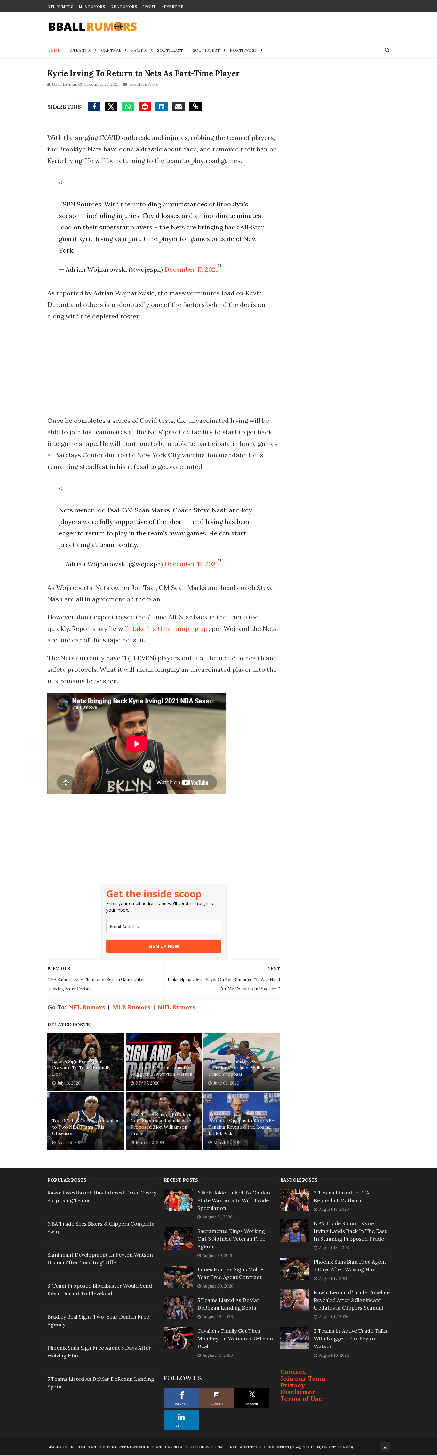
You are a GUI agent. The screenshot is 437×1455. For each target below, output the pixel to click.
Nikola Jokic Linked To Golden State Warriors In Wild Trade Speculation (233, 1200)
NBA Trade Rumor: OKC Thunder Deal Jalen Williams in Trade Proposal (241, 1067)
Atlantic (80, 50)
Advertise (173, 6)
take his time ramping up (170, 628)
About (149, 6)
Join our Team (302, 1378)
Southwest (206, 50)
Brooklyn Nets (143, 84)
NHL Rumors (123, 6)
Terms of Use (301, 1399)
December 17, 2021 (191, 269)
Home (53, 50)
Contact (293, 1372)
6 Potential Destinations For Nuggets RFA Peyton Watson (161, 1071)
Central (111, 50)
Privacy (292, 1385)
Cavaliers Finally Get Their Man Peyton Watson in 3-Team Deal (235, 1338)
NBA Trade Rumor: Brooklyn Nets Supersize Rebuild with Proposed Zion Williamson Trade (161, 1124)
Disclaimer (297, 1392)
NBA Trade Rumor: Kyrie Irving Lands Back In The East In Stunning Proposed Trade (350, 1231)
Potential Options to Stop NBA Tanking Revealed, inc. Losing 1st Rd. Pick (241, 1127)
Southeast (170, 50)
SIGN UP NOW (163, 946)
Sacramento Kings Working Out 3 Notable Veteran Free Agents (231, 1239)
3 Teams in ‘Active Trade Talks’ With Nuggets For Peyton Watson (351, 1338)
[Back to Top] (385, 1447)
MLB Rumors (92, 6)
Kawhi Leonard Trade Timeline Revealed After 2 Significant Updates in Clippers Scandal (352, 1300)
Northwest (244, 50)
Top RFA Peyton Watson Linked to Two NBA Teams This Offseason (86, 1127)
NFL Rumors (60, 6)
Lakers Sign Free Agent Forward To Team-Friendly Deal (81, 1067)
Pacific (139, 50)
